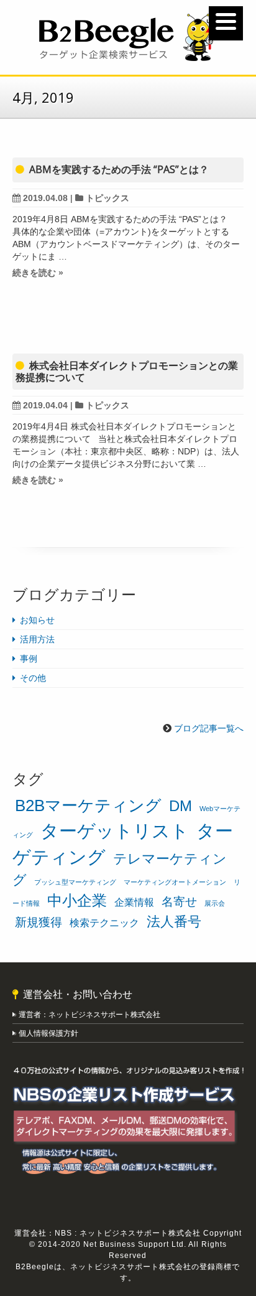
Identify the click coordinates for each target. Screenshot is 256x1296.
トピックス (107, 198)
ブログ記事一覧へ (209, 728)
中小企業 (77, 900)
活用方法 (37, 639)
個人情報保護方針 (48, 1033)
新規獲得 (38, 922)
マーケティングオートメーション (175, 882)
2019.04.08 (45, 198)
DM (180, 805)
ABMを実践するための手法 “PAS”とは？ (119, 169)
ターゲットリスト (114, 830)
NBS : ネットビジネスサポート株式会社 (128, 1233)
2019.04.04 (45, 405)
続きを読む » (37, 273)
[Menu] (226, 23)
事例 (28, 659)
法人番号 (174, 921)
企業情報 (134, 902)
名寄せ (179, 901)
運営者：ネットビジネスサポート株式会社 (90, 1014)
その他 (33, 678)
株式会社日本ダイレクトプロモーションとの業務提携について (127, 371)
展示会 (214, 903)
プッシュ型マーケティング (75, 882)
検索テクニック (104, 923)
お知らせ (37, 620)
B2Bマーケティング (88, 805)
